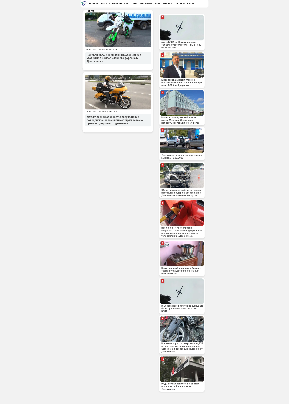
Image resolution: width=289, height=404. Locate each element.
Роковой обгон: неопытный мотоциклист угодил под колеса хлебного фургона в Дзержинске (114, 58)
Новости (102, 112)
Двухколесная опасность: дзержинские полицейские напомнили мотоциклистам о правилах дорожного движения (115, 120)
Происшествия (105, 50)
